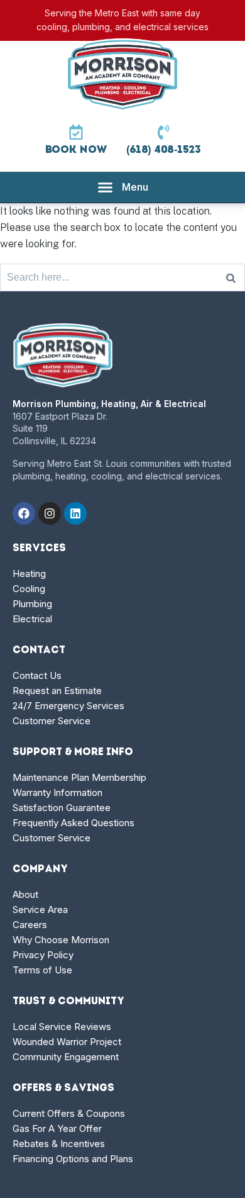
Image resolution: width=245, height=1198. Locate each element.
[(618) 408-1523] (163, 132)
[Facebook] (24, 513)
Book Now (76, 150)
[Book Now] (76, 132)
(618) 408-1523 (163, 150)
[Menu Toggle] (123, 187)
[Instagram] (49, 513)
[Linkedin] (75, 513)
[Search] (231, 277)
